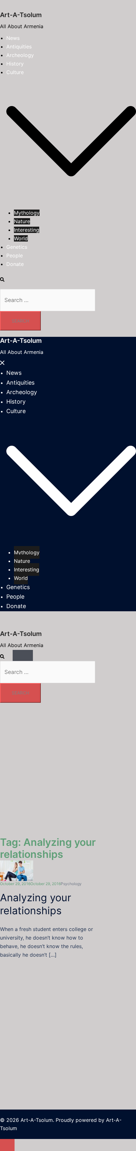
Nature (22, 221)
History (15, 63)
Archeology (20, 55)
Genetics (16, 247)
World (21, 238)
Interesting (26, 230)
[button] (5, 280)
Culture (15, 72)
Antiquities (19, 46)
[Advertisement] (68, 1013)
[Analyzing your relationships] (16, 870)
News (13, 38)
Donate (15, 264)
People (14, 255)
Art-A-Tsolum (21, 15)
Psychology (71, 883)
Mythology (27, 213)
